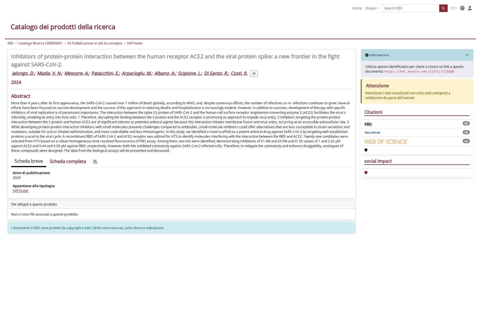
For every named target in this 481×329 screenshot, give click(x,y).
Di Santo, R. (216, 73)
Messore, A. (76, 73)
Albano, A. (164, 73)
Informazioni (379, 55)
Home (357, 8)
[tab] (95, 161)
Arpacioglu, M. (136, 73)
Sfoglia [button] (370, 8)
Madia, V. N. (49, 73)
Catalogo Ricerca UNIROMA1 (40, 43)
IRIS (11, 43)
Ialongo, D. (23, 73)
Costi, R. (239, 73)
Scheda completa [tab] (68, 161)
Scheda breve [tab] (28, 161)
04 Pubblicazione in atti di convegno (94, 43)
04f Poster (135, 43)
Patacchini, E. (105, 73)
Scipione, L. (189, 73)
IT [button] (452, 8)
